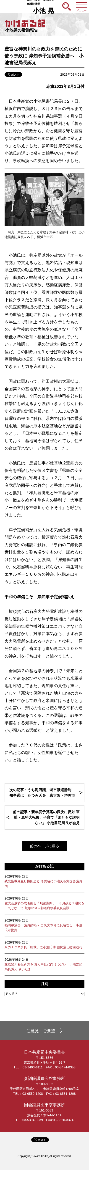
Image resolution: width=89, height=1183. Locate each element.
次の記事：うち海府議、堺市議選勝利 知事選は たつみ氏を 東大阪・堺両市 (42, 792)
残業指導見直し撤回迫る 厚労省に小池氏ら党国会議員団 (43, 881)
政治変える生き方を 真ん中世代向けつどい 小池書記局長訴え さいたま (43, 964)
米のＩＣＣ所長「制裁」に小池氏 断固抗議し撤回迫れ (43, 945)
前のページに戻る (44, 846)
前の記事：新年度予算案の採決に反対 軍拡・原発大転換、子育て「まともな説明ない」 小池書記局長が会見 (46, 817)
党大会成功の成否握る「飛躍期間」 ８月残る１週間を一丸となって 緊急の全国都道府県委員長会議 (44, 903)
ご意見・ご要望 (40, 1031)
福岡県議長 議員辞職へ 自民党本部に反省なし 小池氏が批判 (43, 925)
